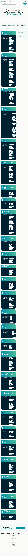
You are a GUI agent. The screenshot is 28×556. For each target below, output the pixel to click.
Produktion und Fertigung (14, 540)
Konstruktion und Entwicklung (14, 542)
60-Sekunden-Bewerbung (14, 538)
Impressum (20, 552)
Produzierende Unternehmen (2, 536)
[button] (26, 2)
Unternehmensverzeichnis (21, 33)
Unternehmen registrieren (19, 535)
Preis (18, 536)
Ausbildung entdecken (13, 535)
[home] (6, 1)
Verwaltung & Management (13, 544)
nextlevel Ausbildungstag (14, 537)
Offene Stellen (19, 36)
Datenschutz (17, 552)
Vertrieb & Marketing (13, 545)
